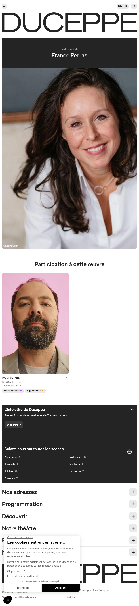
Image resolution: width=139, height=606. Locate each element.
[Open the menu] (4, 6)
